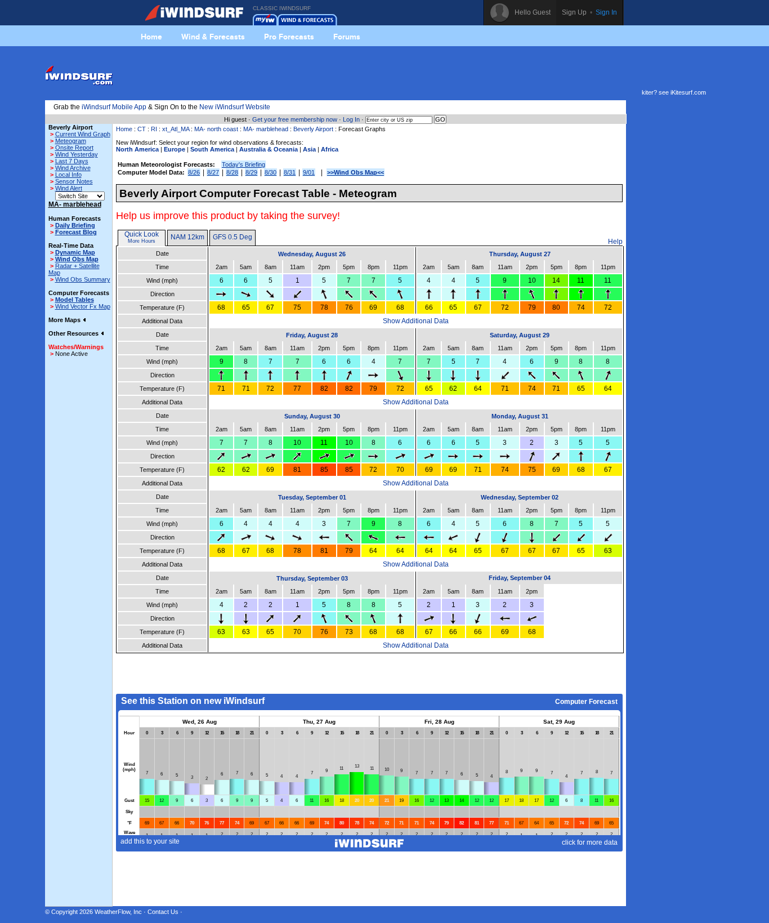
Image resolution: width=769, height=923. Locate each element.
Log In (351, 119)
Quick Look (141, 234)
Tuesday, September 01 (312, 497)
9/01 (309, 172)
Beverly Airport (313, 129)
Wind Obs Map (77, 259)
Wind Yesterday (76, 154)
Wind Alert (68, 188)
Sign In (606, 12)
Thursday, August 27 (520, 254)
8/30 (270, 172)
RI (154, 129)
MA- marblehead (265, 129)
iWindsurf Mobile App (114, 107)
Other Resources (74, 333)
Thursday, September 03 (312, 578)
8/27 (213, 172)
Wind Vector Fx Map (82, 306)
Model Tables (74, 299)
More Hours (141, 241)
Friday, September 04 (520, 577)
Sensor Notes (74, 181)
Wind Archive (73, 167)
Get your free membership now (294, 119)
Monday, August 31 (519, 416)
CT (141, 129)
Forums (346, 36)
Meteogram (70, 140)
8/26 (194, 172)
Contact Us (162, 911)
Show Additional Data (416, 321)
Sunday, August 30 (312, 416)
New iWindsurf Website (234, 107)
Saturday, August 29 (519, 335)
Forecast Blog (76, 232)
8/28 (232, 172)
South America (212, 149)
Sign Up (574, 12)
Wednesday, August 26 (312, 254)
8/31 (290, 172)
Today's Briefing (243, 164)
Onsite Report (74, 147)
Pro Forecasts (289, 36)
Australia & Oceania (268, 149)
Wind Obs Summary (82, 279)
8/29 (251, 172)
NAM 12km (187, 237)
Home (151, 36)
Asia (309, 149)
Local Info (68, 174)
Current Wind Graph (82, 134)
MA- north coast (216, 129)
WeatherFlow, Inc (118, 911)
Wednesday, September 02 (519, 497)
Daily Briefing (75, 225)
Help (615, 242)
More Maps (65, 319)
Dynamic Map (75, 252)
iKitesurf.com (688, 92)
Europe (174, 149)
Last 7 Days (71, 161)
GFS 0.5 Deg (232, 237)
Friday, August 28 (312, 335)
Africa (329, 149)
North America (137, 149)
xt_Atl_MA (175, 129)
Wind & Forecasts (213, 36)
